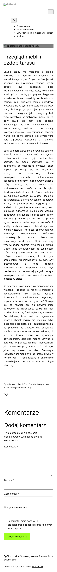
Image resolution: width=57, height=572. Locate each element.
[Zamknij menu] (14, 20)
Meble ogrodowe (41, 384)
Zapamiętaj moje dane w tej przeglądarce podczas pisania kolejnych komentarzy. (30, 524)
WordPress (37, 566)
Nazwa (9, 480)
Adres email (11, 493)
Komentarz (11, 446)
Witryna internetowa (15, 507)
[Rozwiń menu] (50, 11)
